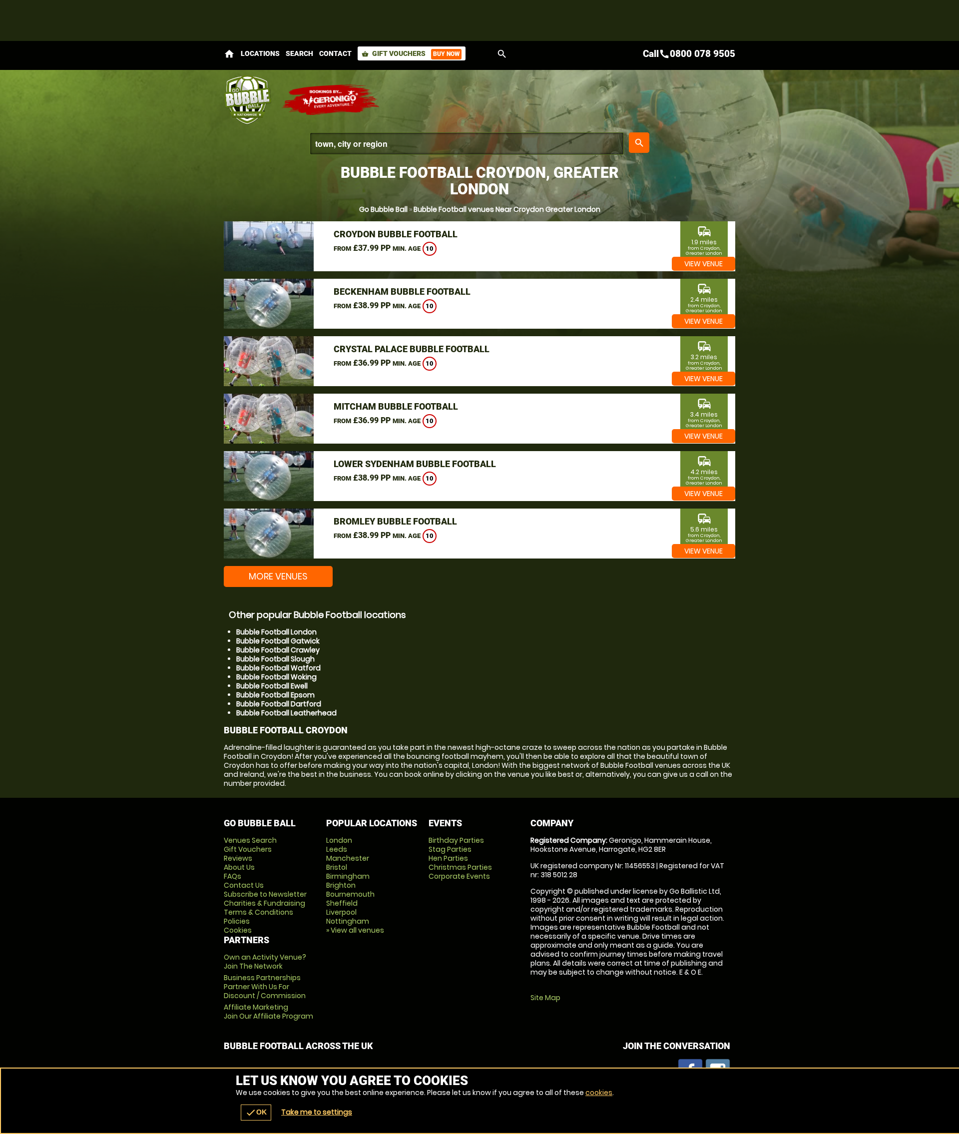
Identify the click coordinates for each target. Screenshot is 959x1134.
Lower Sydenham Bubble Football (415, 464)
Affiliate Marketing (268, 1011)
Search (299, 53)
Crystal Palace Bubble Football (411, 349)
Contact (335, 53)
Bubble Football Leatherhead (286, 713)
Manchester (347, 858)
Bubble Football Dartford (278, 704)
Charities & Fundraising (264, 903)
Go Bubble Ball (383, 209)
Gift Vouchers (411, 53)
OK (256, 1112)
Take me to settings (316, 1112)
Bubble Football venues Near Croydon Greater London (507, 209)
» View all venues (355, 930)
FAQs (232, 876)
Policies (237, 921)
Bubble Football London (276, 632)
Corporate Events (459, 876)
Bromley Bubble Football (395, 521)
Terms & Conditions (258, 912)
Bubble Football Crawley (278, 650)
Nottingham (347, 921)
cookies (598, 1093)
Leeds (336, 849)
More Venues (278, 576)
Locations (260, 53)
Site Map (545, 998)
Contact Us (244, 885)
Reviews (238, 858)
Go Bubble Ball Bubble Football (247, 100)
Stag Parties (450, 849)
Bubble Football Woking (276, 677)
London (339, 840)
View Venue (703, 264)
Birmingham (348, 876)
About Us (239, 867)
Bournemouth (350, 894)
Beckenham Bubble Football (402, 291)
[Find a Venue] (467, 143)
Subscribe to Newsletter (265, 894)
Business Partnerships (265, 987)
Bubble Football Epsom (275, 695)
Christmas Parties (460, 867)
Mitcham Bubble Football (396, 406)
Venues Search (250, 840)
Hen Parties (448, 858)
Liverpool (341, 912)
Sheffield (342, 903)
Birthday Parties (456, 840)
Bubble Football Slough (275, 659)
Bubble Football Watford (278, 668)
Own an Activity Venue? (265, 961)
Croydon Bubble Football (396, 234)
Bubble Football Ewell (272, 686)
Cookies (238, 930)
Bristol (336, 867)
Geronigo (331, 100)
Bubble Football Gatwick (278, 641)
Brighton (341, 885)
